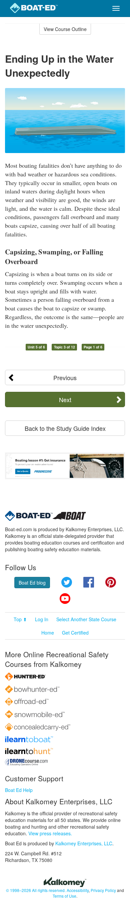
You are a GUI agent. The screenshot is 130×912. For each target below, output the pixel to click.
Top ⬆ (20, 619)
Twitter (66, 582)
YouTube (65, 598)
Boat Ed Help (19, 790)
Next (65, 399)
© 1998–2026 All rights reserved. (36, 890)
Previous (65, 377)
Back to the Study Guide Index (65, 428)
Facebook (88, 582)
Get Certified (75, 632)
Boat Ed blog (32, 582)
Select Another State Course (86, 619)
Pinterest (110, 582)
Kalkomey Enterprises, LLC (83, 843)
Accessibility (78, 890)
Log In (41, 619)
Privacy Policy (103, 890)
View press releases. (50, 833)
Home (47, 632)
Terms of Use (64, 896)
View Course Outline (65, 29)
